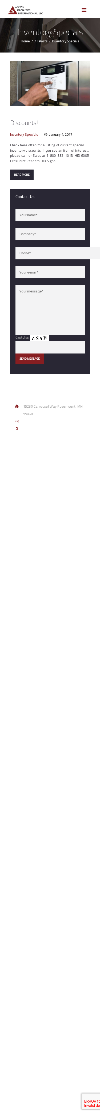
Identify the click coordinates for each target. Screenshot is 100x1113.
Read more (22, 174)
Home (25, 41)
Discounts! (24, 122)
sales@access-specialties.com (47, 421)
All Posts (40, 41)
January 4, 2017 (60, 134)
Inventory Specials (24, 134)
